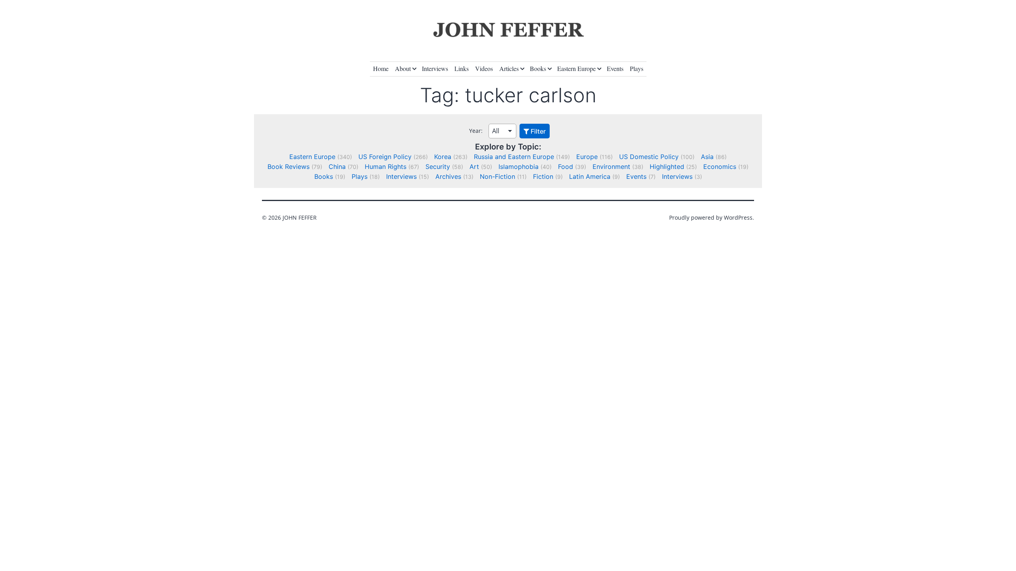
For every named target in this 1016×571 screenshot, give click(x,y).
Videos (484, 68)
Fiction (543, 176)
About (403, 68)
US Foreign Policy (385, 157)
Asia (707, 157)
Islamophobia (518, 167)
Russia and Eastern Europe (514, 157)
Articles (509, 68)
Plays (636, 68)
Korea (442, 157)
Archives (448, 176)
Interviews (435, 68)
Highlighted (667, 167)
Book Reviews (288, 167)
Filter (537, 131)
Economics (719, 167)
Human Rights (385, 167)
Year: (476, 130)
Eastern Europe (576, 68)
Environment (611, 167)
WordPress (738, 217)
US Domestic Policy (649, 157)
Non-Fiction (497, 176)
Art (474, 167)
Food (565, 167)
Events (615, 68)
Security (437, 167)
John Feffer (300, 217)
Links (461, 68)
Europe (587, 157)
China (337, 167)
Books (538, 68)
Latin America (589, 176)
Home (381, 68)
